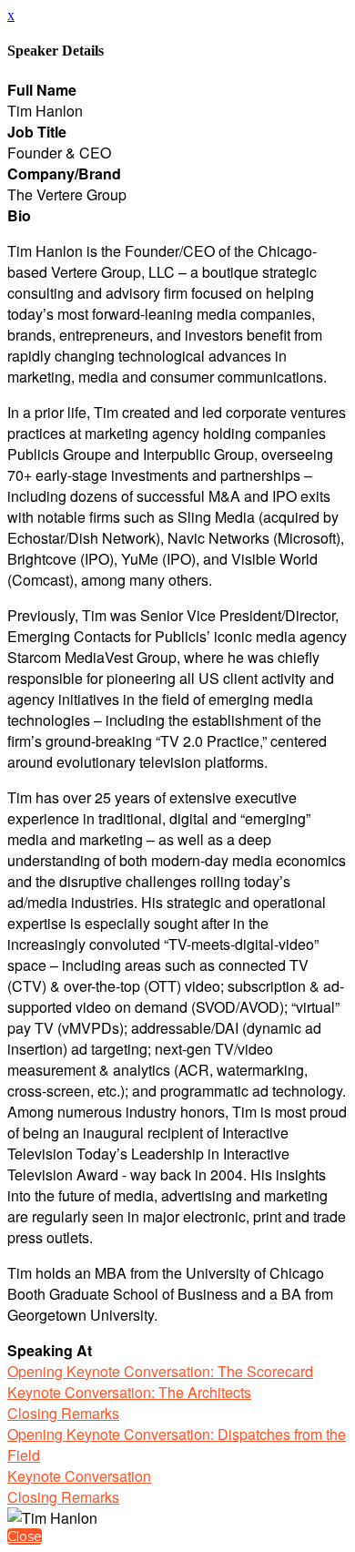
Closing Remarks (63, 1413)
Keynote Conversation (79, 1475)
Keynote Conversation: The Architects (129, 1392)
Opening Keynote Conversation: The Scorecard (160, 1371)
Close (24, 1536)
